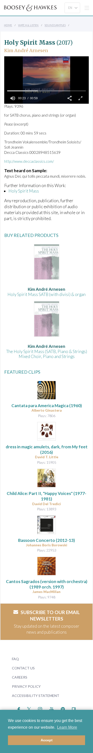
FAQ (15, 659)
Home (8, 25)
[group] (12, 98)
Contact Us (23, 668)
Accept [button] (47, 740)
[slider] (46, 91)
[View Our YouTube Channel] (51, 708)
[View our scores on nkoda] (74, 708)
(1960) (46, 405)
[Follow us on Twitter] (29, 708)
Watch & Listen (28, 25)
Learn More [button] (67, 727)
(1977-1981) (46, 496)
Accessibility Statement (35, 695)
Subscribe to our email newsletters (50, 615)
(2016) (47, 449)
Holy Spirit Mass (23, 191)
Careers (19, 677)
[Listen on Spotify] (63, 708)
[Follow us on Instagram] (40, 708)
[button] (69, 98)
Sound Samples (55, 25)
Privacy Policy (26, 686)
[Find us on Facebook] (18, 708)
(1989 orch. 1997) (46, 584)
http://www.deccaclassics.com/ (29, 161)
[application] (46, 80)
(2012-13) (46, 540)
